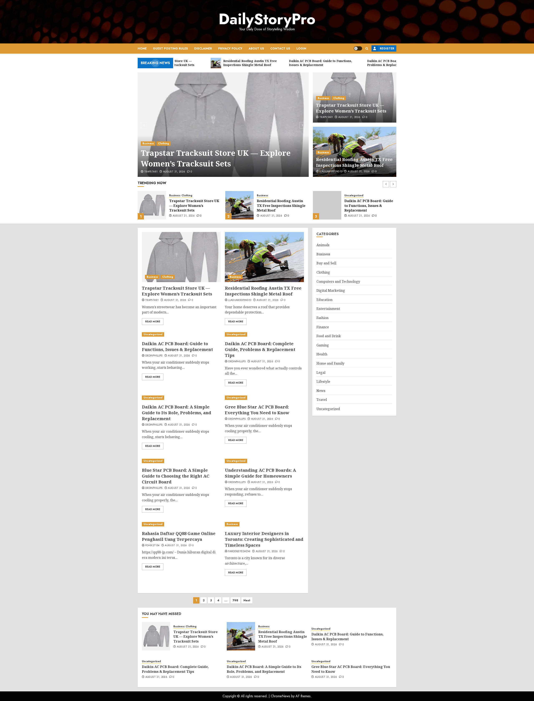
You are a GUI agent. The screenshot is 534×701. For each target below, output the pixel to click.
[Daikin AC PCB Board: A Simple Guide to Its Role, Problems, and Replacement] (181, 397)
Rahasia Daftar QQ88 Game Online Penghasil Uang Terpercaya (178, 536)
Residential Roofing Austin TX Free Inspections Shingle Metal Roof (354, 162)
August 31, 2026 (174, 172)
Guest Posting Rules (170, 48)
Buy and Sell (326, 263)
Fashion (322, 318)
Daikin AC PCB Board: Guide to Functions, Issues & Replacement (281, 206)
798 (235, 600)
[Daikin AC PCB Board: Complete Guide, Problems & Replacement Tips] (327, 205)
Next (246, 600)
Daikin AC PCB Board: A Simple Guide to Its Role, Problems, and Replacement (176, 412)
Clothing (163, 143)
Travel (321, 399)
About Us (256, 48)
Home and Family (330, 363)
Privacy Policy (230, 48)
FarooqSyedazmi (239, 551)
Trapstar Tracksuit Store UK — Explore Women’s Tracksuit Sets (216, 158)
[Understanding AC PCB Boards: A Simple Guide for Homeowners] (264, 461)
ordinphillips (154, 355)
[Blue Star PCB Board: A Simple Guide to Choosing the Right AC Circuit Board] (181, 461)
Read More (152, 321)
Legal (320, 372)
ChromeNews (280, 696)
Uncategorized (266, 195)
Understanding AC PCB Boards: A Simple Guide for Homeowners (260, 473)
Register (387, 48)
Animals (322, 245)
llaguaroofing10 (330, 171)
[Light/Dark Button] (358, 48)
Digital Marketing (330, 290)
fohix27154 (152, 545)
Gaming (322, 345)
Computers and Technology (338, 281)
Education (324, 299)
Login (301, 48)
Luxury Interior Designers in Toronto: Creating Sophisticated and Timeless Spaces (264, 539)
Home (142, 48)
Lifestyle (323, 381)
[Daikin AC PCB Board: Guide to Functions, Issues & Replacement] (239, 205)
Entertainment (328, 308)
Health (321, 354)
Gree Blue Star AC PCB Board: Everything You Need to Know (257, 410)
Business (148, 143)
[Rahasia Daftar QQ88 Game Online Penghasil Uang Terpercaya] (181, 524)
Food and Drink (328, 336)
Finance (322, 327)
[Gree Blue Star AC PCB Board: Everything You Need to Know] (264, 397)
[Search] (366, 48)
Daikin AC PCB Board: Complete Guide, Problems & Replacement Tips (369, 206)
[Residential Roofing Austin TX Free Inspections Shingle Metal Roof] (152, 205)
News (320, 390)
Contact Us (280, 48)
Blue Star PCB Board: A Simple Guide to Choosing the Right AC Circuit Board (175, 476)
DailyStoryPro (267, 19)
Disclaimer (203, 48)
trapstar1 (151, 172)
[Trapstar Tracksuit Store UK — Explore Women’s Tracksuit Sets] (223, 124)
